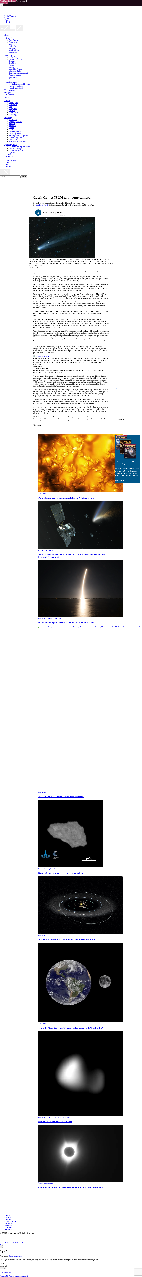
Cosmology (13, 52)
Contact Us (8, 1217)
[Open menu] (12, 30)
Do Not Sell (8, 1229)
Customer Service (10, 1221)
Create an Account (14, 1256)
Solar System (13, 40)
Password (3, 1266)
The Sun (12, 61)
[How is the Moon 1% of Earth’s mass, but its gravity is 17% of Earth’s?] (80, 1022)
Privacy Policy (9, 1227)
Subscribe (7, 22)
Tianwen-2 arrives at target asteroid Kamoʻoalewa (60, 873)
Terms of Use (9, 1225)
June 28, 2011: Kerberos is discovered (55, 1121)
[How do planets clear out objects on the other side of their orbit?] (80, 933)
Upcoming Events (15, 59)
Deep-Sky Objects (15, 69)
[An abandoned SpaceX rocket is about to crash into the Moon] (80, 616)
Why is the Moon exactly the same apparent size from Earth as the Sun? (70, 1187)
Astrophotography (15, 75)
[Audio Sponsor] (85, 212)
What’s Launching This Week (19, 84)
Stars (10, 44)
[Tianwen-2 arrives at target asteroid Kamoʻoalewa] (70, 867)
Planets (11, 65)
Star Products (9, 94)
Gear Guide (13, 77)
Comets (11, 67)
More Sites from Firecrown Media (12, 1242)
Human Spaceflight (15, 86)
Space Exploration (10, 82)
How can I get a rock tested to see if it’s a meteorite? (61, 796)
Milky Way (13, 46)
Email (2, 1264)
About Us (7, 1215)
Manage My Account (7, 1276)
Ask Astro (8, 92)
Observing (8, 55)
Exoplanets (13, 42)
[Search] (5, 28)
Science (7, 38)
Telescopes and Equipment (18, 73)
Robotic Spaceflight (16, 88)
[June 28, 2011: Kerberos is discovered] (80, 1115)
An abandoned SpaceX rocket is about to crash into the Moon (66, 622)
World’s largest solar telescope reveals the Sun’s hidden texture (66, 498)
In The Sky (13, 57)
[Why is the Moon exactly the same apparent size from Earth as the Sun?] (80, 1181)
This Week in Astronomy (17, 79)
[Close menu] (19, 28)
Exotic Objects (14, 50)
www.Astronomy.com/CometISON (56, 273)
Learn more (4, 3)
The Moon (12, 63)
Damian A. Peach (42, 205)
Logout (7, 18)
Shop (6, 20)
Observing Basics (15, 71)
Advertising (8, 1223)
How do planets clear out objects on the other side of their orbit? (67, 939)
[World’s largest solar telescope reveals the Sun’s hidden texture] (80, 492)
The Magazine (9, 90)
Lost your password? (7, 1272)
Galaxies (12, 48)
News (6, 35)
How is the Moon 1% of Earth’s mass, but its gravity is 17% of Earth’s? (70, 1028)
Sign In (3, 1268)
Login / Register (10, 16)
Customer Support (21, 1276)
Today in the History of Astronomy (60, 1117)
